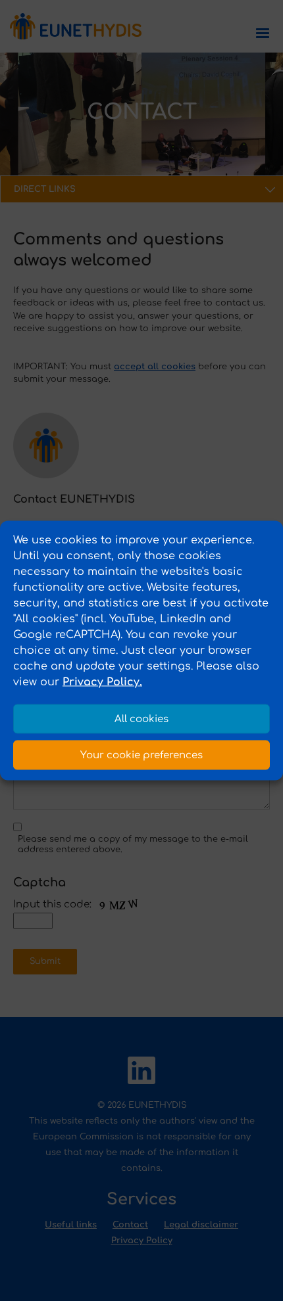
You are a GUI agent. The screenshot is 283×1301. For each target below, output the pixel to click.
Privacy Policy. (102, 682)
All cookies (141, 718)
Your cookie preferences (141, 754)
